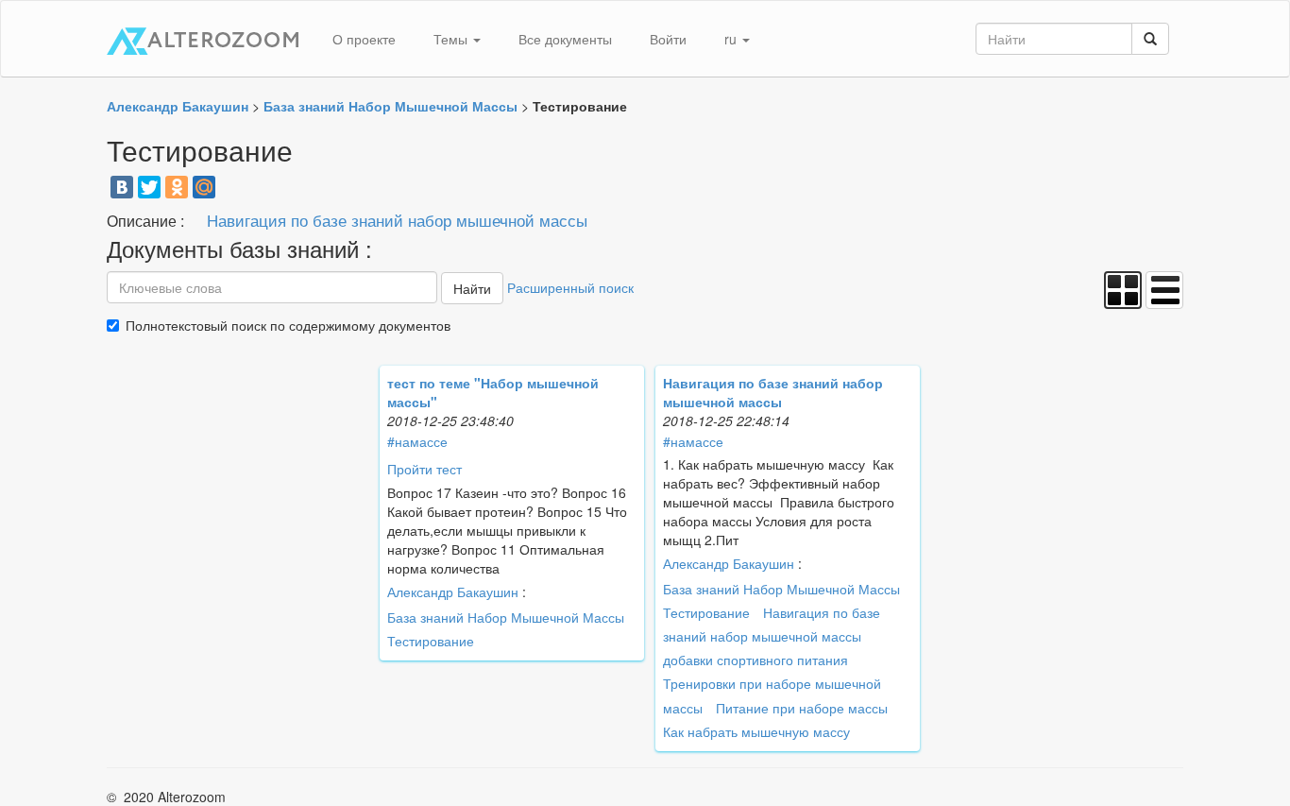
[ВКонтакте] (121, 187)
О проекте (364, 38)
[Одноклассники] (176, 187)
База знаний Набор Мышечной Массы (505, 617)
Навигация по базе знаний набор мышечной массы (397, 220)
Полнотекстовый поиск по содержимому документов (288, 325)
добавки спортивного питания (755, 659)
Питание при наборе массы (802, 707)
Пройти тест (424, 468)
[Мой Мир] (204, 187)
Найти (472, 288)
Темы (452, 38)
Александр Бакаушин (452, 591)
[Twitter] (149, 187)
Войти (668, 38)
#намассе (417, 441)
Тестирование (430, 640)
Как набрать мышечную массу (756, 731)
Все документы (565, 38)
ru (732, 38)
